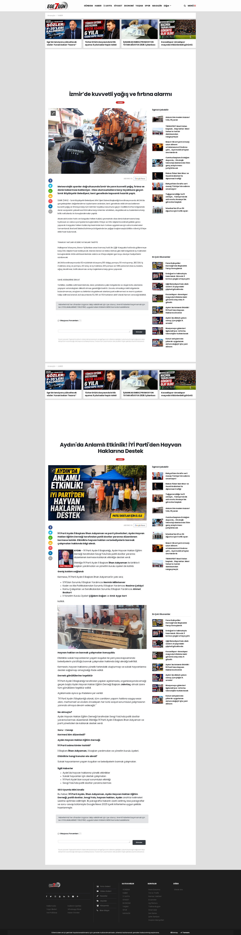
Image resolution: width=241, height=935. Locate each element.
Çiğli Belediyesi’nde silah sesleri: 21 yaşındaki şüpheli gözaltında (177, 287)
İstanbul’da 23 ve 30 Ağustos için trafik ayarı (177, 209)
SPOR (147, 5)
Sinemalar (152, 910)
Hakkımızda (51, 906)
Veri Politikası (51, 912)
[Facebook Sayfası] (47, 896)
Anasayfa (51, 15)
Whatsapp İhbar (74, 909)
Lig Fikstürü (153, 903)
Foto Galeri (105, 886)
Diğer (167, 5)
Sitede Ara (178, 889)
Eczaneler (152, 899)
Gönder (139, 332)
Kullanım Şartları (74, 906)
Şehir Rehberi (153, 916)
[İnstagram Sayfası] (56, 896)
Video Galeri (105, 891)
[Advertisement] (34, 50)
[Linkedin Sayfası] (65, 896)
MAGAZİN (157, 5)
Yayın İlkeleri (51, 909)
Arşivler (103, 901)
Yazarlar (103, 896)
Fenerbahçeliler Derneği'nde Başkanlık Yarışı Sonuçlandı (176, 266)
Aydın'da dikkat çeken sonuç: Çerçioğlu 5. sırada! (176, 320)
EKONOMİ (129, 5)
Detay (175, 932)
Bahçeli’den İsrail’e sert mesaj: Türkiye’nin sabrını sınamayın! (178, 186)
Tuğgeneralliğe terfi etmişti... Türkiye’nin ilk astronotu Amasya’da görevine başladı (176, 198)
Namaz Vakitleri (154, 896)
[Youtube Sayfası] (61, 896)
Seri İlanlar (152, 913)
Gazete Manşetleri (156, 920)
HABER (98, 5)
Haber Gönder (74, 912)
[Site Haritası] (74, 896)
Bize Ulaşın (104, 910)
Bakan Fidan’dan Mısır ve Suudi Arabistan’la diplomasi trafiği (177, 176)
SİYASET (118, 5)
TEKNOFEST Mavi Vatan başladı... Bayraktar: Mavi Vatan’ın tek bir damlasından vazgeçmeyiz (177, 131)
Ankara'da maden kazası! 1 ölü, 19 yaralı (178, 118)
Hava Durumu (154, 889)
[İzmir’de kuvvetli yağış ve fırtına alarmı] (97, 141)
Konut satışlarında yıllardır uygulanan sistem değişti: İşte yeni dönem (177, 342)
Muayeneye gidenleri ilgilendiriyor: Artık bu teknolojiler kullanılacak (177, 331)
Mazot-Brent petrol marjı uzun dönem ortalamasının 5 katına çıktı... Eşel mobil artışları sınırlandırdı (177, 147)
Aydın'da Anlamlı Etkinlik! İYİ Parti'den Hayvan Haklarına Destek (177, 310)
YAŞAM (139, 5)
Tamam (186, 932)
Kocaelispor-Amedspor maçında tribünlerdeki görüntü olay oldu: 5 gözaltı (177, 298)
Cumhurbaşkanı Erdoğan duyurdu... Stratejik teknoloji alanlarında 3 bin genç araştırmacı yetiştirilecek (178, 162)
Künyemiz (104, 905)
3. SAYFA (107, 5)
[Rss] (69, 896)
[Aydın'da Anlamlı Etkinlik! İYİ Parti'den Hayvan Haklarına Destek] (97, 492)
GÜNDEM (88, 5)
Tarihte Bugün (154, 906)
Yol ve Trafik (153, 893)
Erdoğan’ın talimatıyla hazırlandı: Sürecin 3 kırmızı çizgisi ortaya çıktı (178, 276)
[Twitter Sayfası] (52, 896)
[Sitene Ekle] (78, 896)
